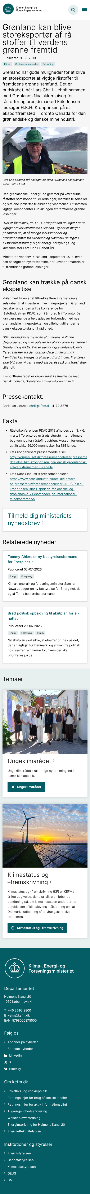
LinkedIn (15, 1055)
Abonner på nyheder (23, 1042)
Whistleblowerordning (24, 1118)
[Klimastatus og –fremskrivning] (45, 836)
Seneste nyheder (20, 1049)
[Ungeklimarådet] (45, 722)
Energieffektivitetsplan (24, 1131)
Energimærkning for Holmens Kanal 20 (36, 1125)
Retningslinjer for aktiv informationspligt (37, 1104)
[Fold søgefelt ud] (73, 10)
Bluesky (15, 1069)
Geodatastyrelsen (21, 1160)
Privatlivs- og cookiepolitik (27, 1091)
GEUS (12, 1173)
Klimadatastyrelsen (22, 1167)
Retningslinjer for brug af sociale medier (37, 1098)
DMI (10, 1180)
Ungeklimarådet (29, 761)
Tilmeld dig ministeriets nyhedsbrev (40, 519)
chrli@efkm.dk (39, 406)
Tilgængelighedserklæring (27, 1111)
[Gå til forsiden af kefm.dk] (24, 9)
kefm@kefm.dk (19, 1015)
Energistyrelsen (19, 1153)
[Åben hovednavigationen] (86, 10)
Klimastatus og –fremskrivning (28, 878)
